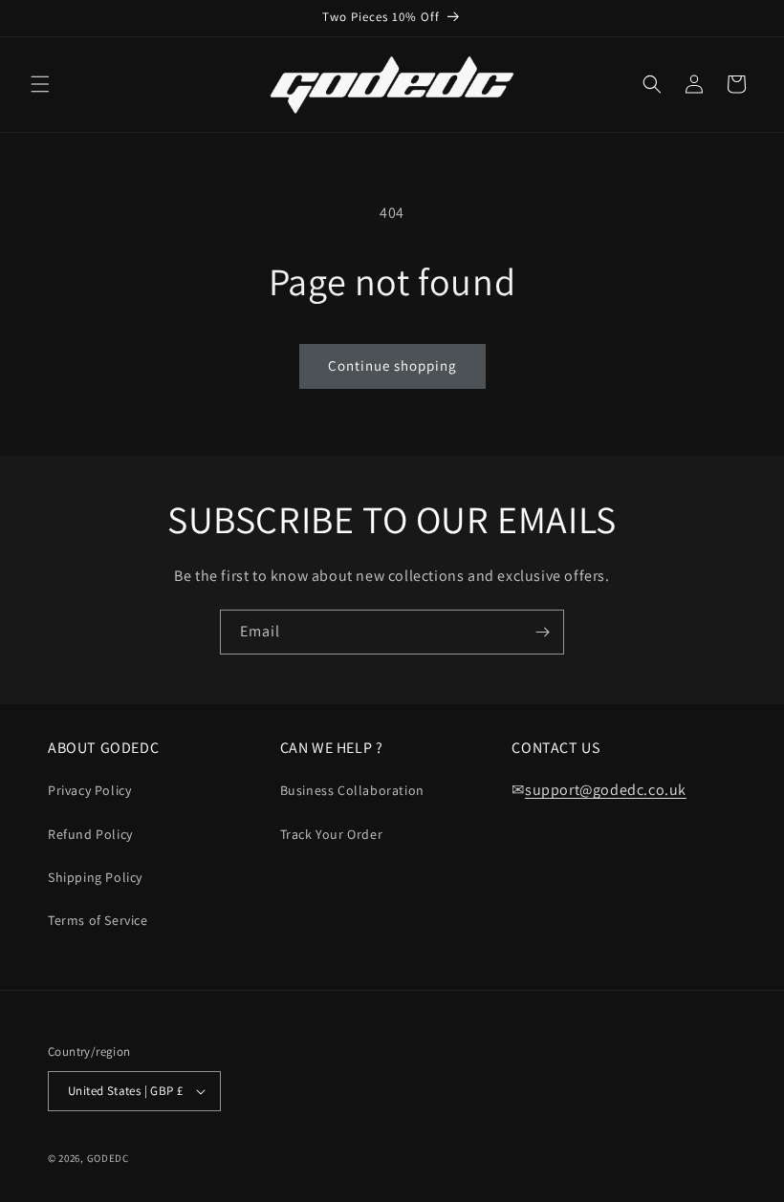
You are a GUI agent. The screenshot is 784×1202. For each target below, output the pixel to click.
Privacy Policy (89, 790)
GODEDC (108, 1158)
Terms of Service (98, 920)
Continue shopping (392, 365)
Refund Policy (90, 834)
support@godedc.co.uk (605, 790)
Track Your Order (331, 834)
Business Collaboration (352, 790)
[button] (40, 84)
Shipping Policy (95, 877)
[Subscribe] (542, 632)
